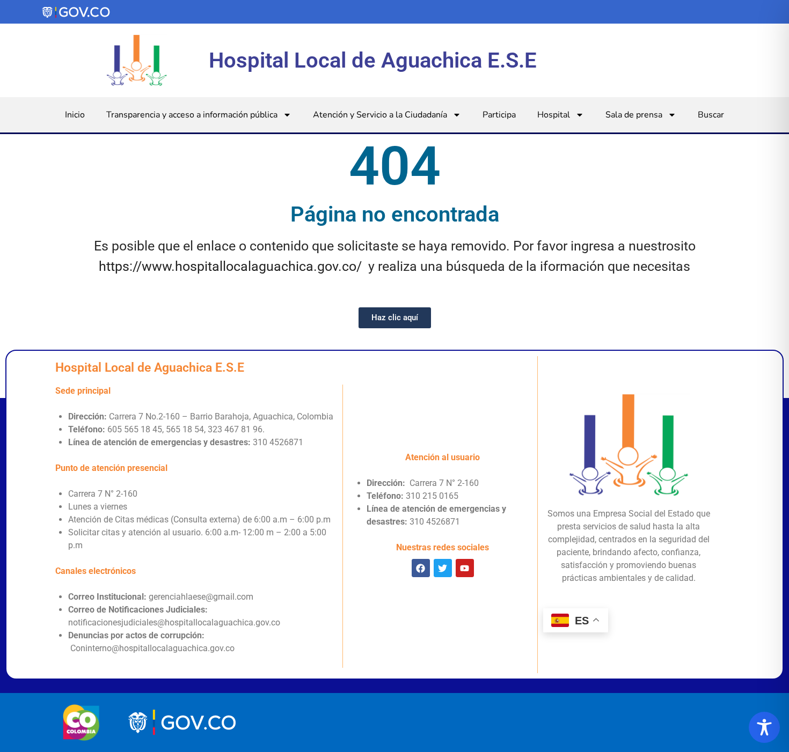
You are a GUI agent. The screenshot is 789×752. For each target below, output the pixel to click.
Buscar (711, 115)
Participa (499, 115)
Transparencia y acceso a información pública (191, 115)
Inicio (75, 115)
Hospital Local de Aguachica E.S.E (373, 60)
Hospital (553, 115)
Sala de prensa (633, 115)
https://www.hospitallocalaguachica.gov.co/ (230, 266)
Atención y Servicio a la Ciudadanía (380, 115)
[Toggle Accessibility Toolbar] (764, 727)
